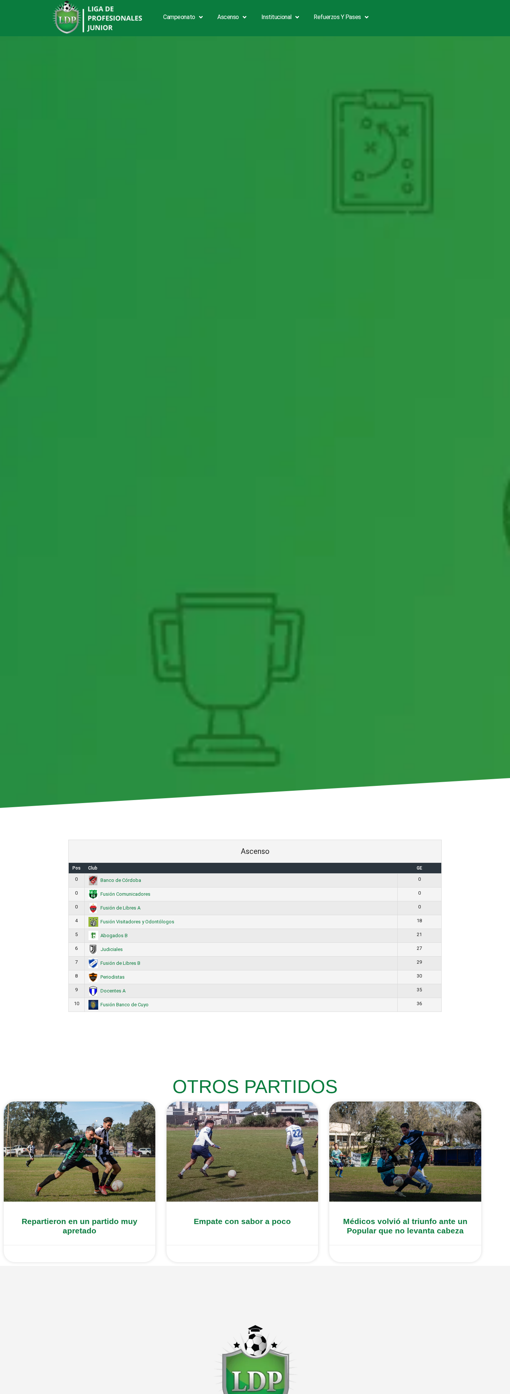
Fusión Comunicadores (125, 894)
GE (419, 868)
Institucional (276, 17)
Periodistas (112, 977)
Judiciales (111, 949)
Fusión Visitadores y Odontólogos (137, 921)
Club (92, 868)
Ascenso (228, 17)
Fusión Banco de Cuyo (124, 1004)
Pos (76, 868)
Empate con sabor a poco (242, 1221)
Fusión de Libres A (120, 908)
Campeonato (179, 17)
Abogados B (114, 935)
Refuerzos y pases (337, 17)
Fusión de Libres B (120, 963)
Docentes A (112, 991)
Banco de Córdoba (120, 880)
